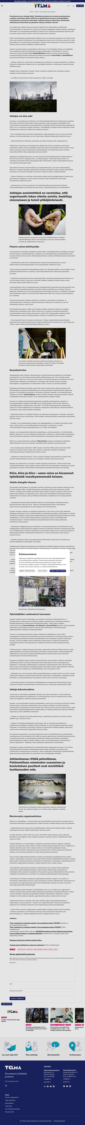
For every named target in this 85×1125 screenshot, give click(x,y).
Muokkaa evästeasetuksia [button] (27, 570)
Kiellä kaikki (42, 570)
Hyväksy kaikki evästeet (57, 570)
